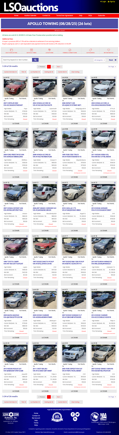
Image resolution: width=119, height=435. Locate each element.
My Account (36, 418)
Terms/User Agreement (64, 15)
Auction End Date (9, 72)
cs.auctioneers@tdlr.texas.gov (75, 432)
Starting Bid (48, 72)
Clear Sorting (75, 72)
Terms (36, 423)
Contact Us (46, 15)
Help (80, 15)
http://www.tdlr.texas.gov (47, 432)
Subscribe (101, 15)
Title (22, 72)
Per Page (111, 66)
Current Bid (61, 72)
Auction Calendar (30, 15)
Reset (111, 60)
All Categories (98, 60)
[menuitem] (104, 1)
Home (16, 15)
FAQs (90, 15)
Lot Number (34, 72)
